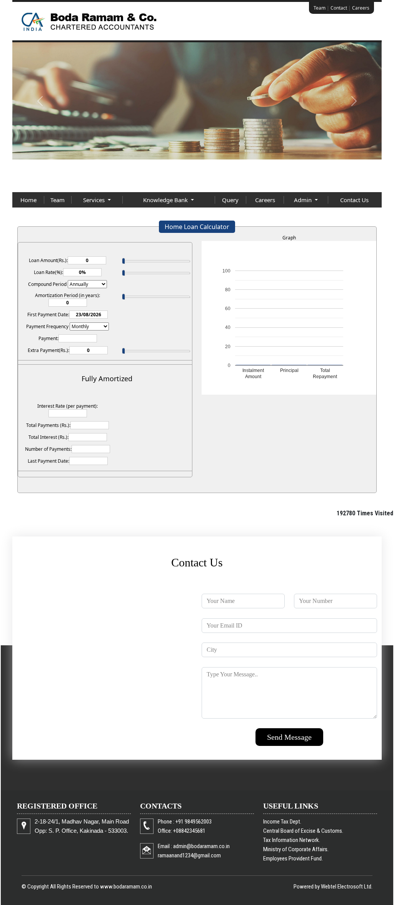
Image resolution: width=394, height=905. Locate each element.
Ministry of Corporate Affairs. (296, 849)
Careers (360, 8)
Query (230, 200)
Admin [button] (303, 200)
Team (320, 8)
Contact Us (354, 200)
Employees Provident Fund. (293, 858)
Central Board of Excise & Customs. (303, 830)
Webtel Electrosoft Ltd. (346, 886)
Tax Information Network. (291, 840)
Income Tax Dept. (282, 821)
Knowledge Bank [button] (166, 200)
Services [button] (94, 200)
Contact (339, 8)
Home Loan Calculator (197, 227)
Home (28, 200)
